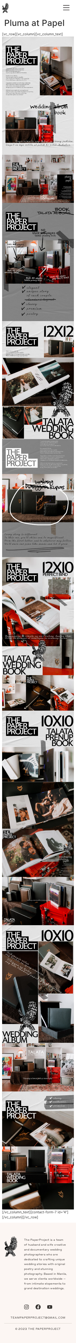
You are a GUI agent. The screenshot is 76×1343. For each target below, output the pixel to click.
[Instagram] (26, 1307)
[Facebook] (38, 1307)
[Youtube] (49, 1307)
